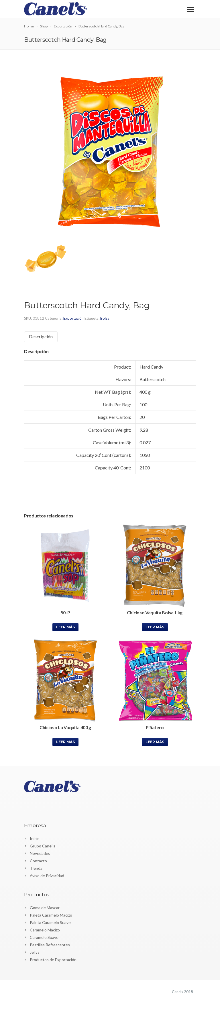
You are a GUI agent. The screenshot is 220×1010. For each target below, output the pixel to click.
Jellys (35, 952)
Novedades (40, 853)
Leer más (65, 627)
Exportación (73, 318)
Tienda (36, 868)
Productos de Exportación (53, 959)
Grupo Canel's (42, 845)
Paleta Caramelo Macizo (51, 915)
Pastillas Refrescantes (50, 944)
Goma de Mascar (45, 907)
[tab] (41, 336)
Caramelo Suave (44, 937)
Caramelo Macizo (45, 929)
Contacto (38, 860)
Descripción (41, 336)
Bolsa (104, 318)
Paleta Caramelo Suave (50, 922)
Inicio (35, 838)
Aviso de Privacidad (47, 875)
